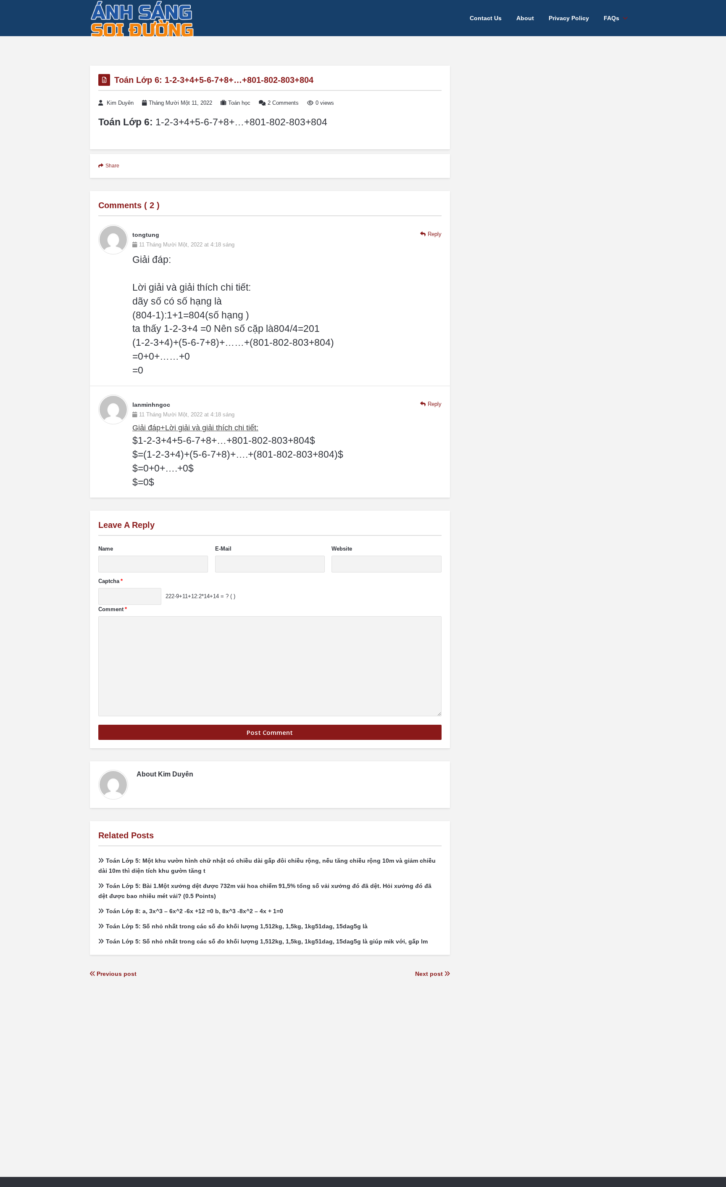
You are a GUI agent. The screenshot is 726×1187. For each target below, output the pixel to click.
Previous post (116, 973)
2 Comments (283, 103)
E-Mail (223, 549)
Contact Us (486, 18)
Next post (430, 973)
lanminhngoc (151, 404)
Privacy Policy (569, 18)
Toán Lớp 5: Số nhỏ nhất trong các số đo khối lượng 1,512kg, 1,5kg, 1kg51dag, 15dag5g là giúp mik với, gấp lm (267, 941)
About (525, 18)
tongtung (145, 234)
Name (105, 549)
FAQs (611, 18)
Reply (435, 234)
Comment (112, 609)
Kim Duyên (120, 103)
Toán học (239, 103)
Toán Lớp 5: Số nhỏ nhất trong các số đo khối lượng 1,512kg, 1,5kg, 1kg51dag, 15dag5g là (237, 926)
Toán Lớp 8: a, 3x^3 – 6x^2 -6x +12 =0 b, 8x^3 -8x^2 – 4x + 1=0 (194, 911)
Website (341, 549)
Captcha (110, 581)
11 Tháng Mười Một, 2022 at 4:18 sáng (186, 244)
